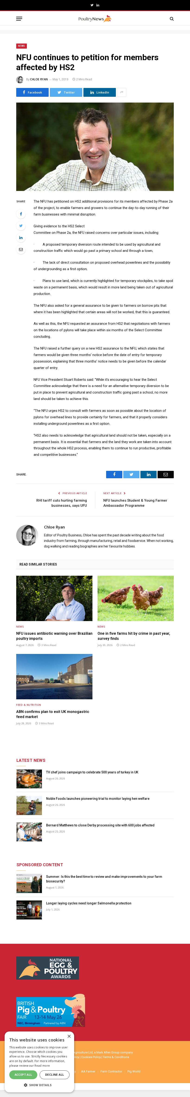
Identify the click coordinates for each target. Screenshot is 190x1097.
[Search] (171, 18)
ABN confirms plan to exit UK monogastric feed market (52, 714)
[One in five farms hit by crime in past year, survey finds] (136, 598)
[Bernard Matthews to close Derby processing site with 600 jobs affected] (29, 832)
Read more (42, 1066)
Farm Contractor (111, 1071)
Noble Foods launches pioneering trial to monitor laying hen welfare (97, 798)
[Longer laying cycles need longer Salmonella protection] (29, 910)
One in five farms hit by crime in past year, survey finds (134, 636)
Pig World (133, 1071)
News (21, 46)
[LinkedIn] (20, 237)
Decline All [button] (54, 1075)
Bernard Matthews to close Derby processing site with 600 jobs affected (100, 825)
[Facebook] (20, 214)
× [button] (69, 1036)
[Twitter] (20, 225)
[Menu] (19, 18)
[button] (39, 1085)
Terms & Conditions (116, 1057)
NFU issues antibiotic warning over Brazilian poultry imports (54, 636)
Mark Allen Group (108, 1052)
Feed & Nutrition (28, 704)
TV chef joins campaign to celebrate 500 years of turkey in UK (92, 772)
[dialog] (39, 1061)
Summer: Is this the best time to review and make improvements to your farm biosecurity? (104, 879)
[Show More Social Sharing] (121, 92)
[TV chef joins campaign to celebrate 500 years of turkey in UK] (29, 779)
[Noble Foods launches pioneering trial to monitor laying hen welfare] (29, 805)
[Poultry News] (95, 18)
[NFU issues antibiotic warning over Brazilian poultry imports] (54, 598)
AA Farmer (88, 1071)
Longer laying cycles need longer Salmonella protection (88, 903)
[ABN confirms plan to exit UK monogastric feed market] (54, 676)
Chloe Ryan (39, 79)
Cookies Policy (91, 1057)
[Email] (20, 249)
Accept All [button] (23, 1075)
